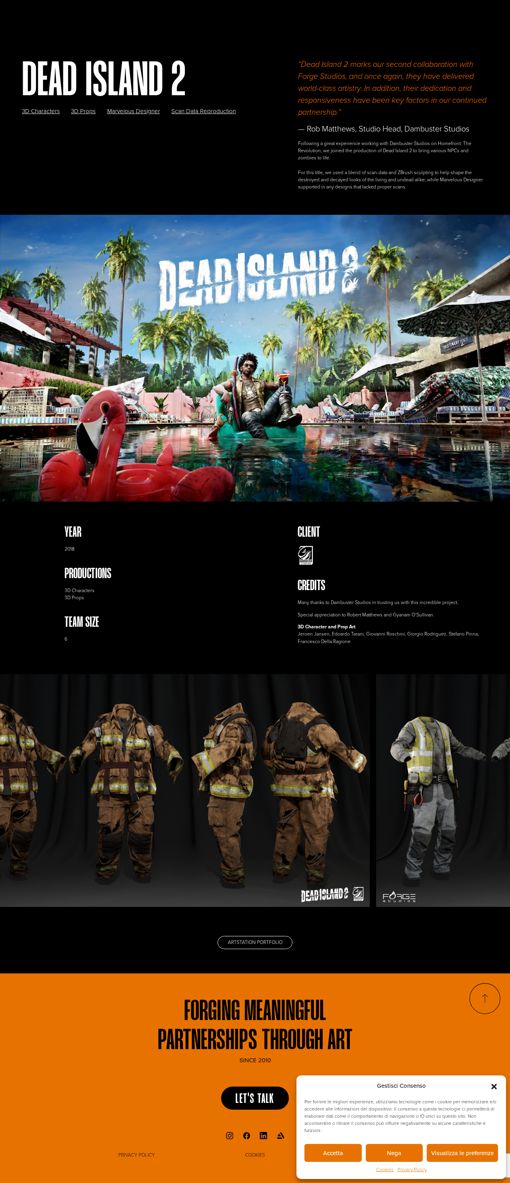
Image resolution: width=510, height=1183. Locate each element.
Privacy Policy (412, 1169)
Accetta (333, 1153)
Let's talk (254, 1099)
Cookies (385, 1169)
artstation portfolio (255, 942)
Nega (394, 1153)
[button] (494, 1086)
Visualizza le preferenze (462, 1153)
